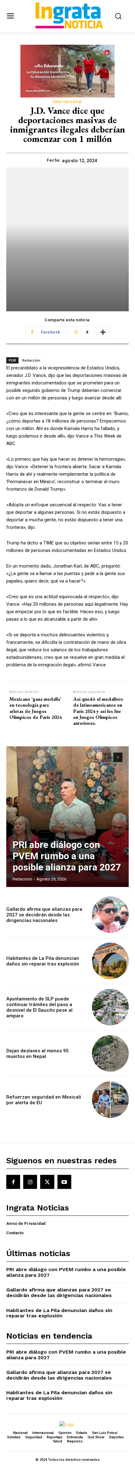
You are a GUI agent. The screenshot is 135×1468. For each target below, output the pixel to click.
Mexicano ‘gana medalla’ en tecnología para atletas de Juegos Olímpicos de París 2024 (35, 708)
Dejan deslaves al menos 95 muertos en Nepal (37, 1053)
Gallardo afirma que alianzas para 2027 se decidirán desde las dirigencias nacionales (44, 914)
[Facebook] (13, 1182)
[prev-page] (106, 757)
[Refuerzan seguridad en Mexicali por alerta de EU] (110, 1099)
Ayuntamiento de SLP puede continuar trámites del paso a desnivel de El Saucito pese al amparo (39, 1007)
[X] (47, 1182)
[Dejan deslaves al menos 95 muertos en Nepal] (110, 1053)
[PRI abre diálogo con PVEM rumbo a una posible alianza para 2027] (67, 816)
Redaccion (22, 879)
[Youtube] (64, 1182)
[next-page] (117, 757)
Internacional (67, 101)
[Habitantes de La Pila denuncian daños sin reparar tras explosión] (110, 961)
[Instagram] (30, 1182)
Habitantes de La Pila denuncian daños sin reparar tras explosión (42, 961)
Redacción (31, 360)
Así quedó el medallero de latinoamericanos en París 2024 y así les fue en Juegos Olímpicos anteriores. (98, 711)
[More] (103, 332)
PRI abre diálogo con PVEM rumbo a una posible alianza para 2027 (67, 856)
